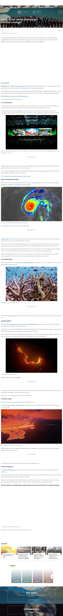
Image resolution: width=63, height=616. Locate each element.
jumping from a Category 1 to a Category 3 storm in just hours (16, 184)
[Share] (2, 30)
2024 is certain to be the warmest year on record (18, 176)
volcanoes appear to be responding (15, 405)
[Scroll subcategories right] (52, 576)
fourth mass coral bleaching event (25, 262)
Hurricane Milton (5, 239)
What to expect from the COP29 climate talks (17, 96)
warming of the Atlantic (9, 470)
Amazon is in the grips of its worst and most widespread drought (19, 324)
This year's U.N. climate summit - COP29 (19, 86)
